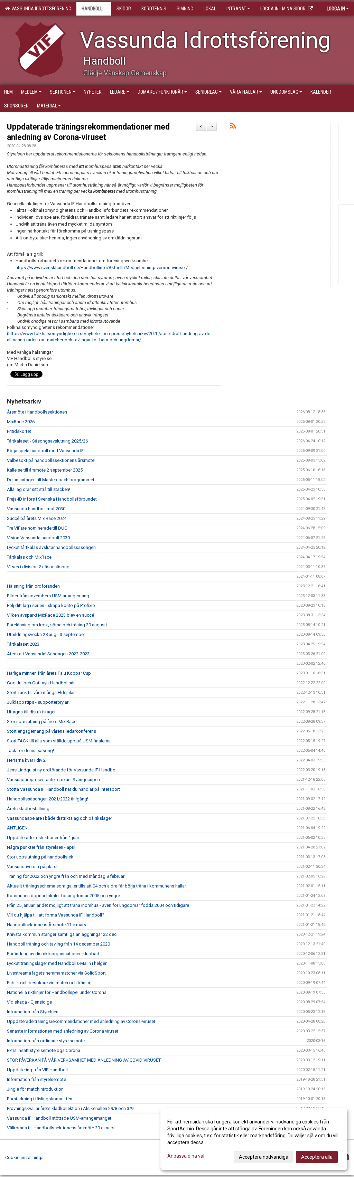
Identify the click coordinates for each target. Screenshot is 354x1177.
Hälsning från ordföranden (33, 586)
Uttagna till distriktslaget (31, 711)
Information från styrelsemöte (36, 1079)
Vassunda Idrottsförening (40, 8)
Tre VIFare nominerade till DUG (37, 528)
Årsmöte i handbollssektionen (37, 412)
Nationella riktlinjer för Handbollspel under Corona (56, 992)
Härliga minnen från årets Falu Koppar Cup (49, 673)
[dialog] (253, 1139)
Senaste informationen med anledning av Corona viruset (62, 1031)
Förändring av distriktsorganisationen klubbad (53, 953)
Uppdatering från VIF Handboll (37, 1069)
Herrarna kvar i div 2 (26, 760)
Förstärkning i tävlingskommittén (39, 1098)
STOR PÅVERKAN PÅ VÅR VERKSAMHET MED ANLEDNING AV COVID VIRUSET (84, 1060)
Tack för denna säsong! (30, 750)
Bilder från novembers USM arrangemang (48, 595)
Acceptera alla (317, 1157)
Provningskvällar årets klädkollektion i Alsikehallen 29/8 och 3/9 (70, 1108)
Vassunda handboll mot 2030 (36, 508)
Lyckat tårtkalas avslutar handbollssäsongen (51, 547)
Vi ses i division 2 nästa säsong (38, 566)
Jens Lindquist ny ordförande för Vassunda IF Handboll (62, 769)
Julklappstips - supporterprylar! (38, 702)
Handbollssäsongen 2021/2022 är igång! (47, 798)
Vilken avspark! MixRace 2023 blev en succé (50, 615)
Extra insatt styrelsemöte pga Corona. (44, 1050)
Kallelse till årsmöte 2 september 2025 (45, 470)
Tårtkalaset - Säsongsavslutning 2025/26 (47, 441)
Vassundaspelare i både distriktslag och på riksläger (59, 818)
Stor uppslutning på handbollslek (40, 857)
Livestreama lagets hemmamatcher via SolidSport (56, 973)
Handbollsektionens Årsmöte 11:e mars (46, 924)
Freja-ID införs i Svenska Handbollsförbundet (52, 499)
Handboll (92, 8)
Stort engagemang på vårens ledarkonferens (51, 731)
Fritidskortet (19, 431)
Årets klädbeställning (28, 808)
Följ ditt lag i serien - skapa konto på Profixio (51, 605)
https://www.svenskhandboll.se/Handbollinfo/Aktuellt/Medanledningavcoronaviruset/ (102, 267)
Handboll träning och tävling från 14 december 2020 (58, 944)
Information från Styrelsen (32, 1011)
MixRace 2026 (21, 421)
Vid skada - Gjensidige (29, 1002)
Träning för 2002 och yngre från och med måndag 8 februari (66, 876)
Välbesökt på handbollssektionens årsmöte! (51, 460)
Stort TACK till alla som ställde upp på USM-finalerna (59, 740)
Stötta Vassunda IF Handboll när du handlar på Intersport (63, 789)
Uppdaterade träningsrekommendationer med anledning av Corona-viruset (81, 1021)
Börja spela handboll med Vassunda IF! (46, 450)
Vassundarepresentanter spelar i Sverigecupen (53, 779)
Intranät (236, 8)
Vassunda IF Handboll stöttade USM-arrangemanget (59, 1118)
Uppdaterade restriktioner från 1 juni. (43, 837)
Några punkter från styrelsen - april (41, 847)
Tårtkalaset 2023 (23, 644)
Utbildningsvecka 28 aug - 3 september (46, 634)
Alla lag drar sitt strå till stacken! (38, 489)
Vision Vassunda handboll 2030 (38, 537)
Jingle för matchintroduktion (35, 1089)
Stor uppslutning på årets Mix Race (41, 721)
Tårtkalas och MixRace (29, 557)
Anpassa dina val (185, 1156)
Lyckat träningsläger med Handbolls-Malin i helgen (57, 963)
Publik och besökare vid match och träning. (50, 982)
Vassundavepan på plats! (32, 866)
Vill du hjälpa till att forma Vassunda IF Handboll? (55, 915)
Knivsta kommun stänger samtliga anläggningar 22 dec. (62, 934)
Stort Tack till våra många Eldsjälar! (41, 692)
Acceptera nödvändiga (263, 1157)
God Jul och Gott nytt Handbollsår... (42, 682)
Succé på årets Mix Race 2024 (36, 518)
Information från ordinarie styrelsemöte (46, 1040)
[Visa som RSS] (233, 127)
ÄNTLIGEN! (18, 827)
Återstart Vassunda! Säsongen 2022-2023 (48, 653)
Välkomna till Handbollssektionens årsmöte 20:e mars (60, 1127)
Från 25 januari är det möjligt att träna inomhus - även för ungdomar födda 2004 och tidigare (98, 905)
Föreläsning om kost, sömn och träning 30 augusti (57, 624)
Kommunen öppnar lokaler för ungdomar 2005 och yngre (63, 895)
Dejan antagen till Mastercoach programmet (50, 479)
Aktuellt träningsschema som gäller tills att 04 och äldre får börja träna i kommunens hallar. (97, 886)
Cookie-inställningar (25, 1157)
